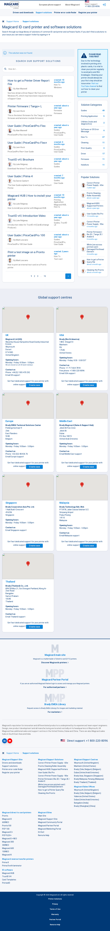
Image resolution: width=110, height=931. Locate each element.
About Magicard (72, 5)
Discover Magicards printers (54, 662)
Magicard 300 (8, 842)
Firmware (85, 159)
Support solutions (44, 12)
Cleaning (84, 143)
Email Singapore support (16, 530)
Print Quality (86, 148)
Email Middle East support (70, 454)
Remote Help (43, 835)
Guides (84, 110)
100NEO (5, 851)
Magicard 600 (8, 848)
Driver (83, 154)
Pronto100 (6, 826)
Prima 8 (5, 862)
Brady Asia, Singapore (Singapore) (88, 776)
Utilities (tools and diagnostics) (89, 123)
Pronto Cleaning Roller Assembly (52, 766)
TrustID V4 (6, 876)
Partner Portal (55, 919)
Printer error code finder (65, 12)
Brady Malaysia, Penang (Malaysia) (89, 779)
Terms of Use (55, 909)
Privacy (55, 904)
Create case (34, 385)
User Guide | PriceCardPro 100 (26, 235)
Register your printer (87, 12)
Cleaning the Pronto (46, 793)
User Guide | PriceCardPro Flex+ (27, 142)
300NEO (5, 845)
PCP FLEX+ (7, 835)
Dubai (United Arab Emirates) (86, 772)
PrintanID (6, 883)
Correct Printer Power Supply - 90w (53, 776)
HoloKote (85, 165)
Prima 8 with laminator (12, 866)
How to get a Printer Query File (51, 790)
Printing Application (89, 116)
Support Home (12, 21)
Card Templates (9, 880)
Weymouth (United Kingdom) (86, 763)
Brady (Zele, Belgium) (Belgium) (87, 769)
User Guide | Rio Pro (46, 772)
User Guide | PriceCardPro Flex (26, 125)
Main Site (42, 816)
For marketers (54, 712)
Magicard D (7, 819)
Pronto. (5, 816)
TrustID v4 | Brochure (21, 159)
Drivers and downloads (23, 12)
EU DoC (41, 832)
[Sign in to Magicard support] (104, 4)
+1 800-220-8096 (92, 6)
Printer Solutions (55, 899)
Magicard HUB (8, 873)
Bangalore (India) (81, 803)
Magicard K (7, 855)
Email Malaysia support (69, 536)
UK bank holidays (26, 365)
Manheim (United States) (85, 766)
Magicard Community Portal (50, 822)
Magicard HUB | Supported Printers (53, 769)
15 (45, 276)
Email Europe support (15, 457)
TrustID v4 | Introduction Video (27, 215)
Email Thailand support (15, 617)
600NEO (5, 822)
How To (84, 137)
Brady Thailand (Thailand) (85, 782)
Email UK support (13, 375)
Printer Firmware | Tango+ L (25, 106)
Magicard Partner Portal (48, 826)
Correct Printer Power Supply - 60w (53, 763)
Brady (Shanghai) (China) (84, 806)
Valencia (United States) (84, 796)
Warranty (55, 914)
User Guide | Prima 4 (20, 176)
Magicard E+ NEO (9, 838)
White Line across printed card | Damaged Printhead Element (51, 785)
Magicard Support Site (47, 819)
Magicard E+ (7, 832)
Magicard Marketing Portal (49, 829)
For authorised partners (54, 687)
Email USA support (67, 373)
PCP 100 (5, 829)
